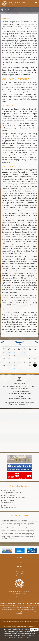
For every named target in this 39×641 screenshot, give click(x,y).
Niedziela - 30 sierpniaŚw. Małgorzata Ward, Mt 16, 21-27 (12, 492)
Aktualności (19, 559)
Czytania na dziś (19, 573)
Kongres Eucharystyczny (19, 571)
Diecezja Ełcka (19, 568)
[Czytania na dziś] (19, 459)
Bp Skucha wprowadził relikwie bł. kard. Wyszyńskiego (17, 534)
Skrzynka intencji (19, 575)
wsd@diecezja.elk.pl (20, 599)
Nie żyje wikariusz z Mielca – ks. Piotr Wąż (14, 520)
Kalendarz (19, 562)
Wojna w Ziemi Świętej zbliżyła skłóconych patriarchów (18, 528)
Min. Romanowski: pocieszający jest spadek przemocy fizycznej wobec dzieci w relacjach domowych (17, 524)
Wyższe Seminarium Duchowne (18, 3)
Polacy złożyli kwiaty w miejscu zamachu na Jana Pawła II (18, 531)
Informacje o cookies (24, 637)
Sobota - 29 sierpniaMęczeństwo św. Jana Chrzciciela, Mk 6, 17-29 (15, 496)
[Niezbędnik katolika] (19, 467)
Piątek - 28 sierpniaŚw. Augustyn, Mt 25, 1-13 (9, 501)
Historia (7, 9)
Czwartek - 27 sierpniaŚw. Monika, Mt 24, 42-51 (9, 506)
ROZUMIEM (34, 629)
